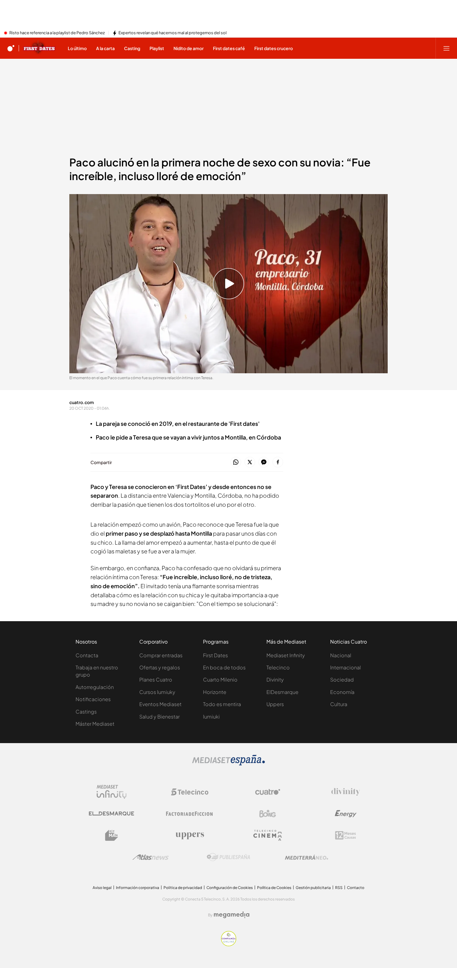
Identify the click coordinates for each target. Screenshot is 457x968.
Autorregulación (95, 687)
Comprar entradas (160, 655)
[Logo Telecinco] (189, 792)
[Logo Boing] (267, 813)
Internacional (345, 667)
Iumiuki (211, 716)
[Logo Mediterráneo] (306, 857)
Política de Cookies (274, 887)
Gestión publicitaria (313, 887)
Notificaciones (93, 699)
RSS (339, 887)
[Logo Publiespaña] (228, 857)
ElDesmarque (282, 692)
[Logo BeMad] (111, 835)
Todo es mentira (222, 704)
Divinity (275, 679)
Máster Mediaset (95, 723)
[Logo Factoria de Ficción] (189, 813)
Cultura (338, 704)
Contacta (87, 655)
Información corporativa (137, 887)
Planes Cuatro (155, 679)
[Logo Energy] (346, 813)
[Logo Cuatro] (267, 792)
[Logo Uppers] (189, 835)
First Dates (215, 655)
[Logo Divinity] (345, 792)
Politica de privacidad (183, 887)
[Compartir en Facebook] (277, 462)
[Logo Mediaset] (228, 763)
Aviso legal (102, 887)
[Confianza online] (228, 944)
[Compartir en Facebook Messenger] (263, 462)
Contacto (355, 887)
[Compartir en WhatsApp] (235, 462)
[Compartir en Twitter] (249, 462)
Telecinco (278, 667)
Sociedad (342, 679)
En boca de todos (224, 667)
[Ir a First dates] (39, 48)
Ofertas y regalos (159, 667)
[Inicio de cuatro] (10, 48)
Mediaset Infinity (285, 655)
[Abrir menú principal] (446, 48)
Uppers (275, 704)
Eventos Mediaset (160, 704)
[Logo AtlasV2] (150, 857)
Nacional (340, 655)
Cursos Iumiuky (157, 692)
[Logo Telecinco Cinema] (267, 835)
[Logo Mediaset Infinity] (112, 792)
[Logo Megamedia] (231, 915)
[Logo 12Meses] (345, 835)
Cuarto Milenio (220, 679)
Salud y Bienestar (159, 716)
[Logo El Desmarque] (111, 814)
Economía (342, 692)
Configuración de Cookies (229, 887)
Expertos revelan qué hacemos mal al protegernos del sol (172, 32)
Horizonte (214, 692)
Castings (86, 711)
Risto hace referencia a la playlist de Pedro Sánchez (57, 32)
